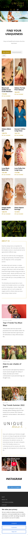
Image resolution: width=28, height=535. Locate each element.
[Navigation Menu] (18, 9)
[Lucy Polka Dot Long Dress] (20, 152)
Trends (6, 306)
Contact (4, 505)
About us (4, 499)
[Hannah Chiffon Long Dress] (20, 113)
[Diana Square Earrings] (20, 191)
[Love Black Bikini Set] (7, 152)
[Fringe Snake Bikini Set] (7, 191)
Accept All (14, 523)
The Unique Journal (7, 502)
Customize (14, 527)
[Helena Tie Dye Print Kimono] (20, 72)
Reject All (14, 531)
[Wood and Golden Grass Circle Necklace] (7, 72)
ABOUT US (6, 241)
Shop (3, 497)
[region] (14, 521)
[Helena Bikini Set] (7, 113)
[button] (6, 52)
